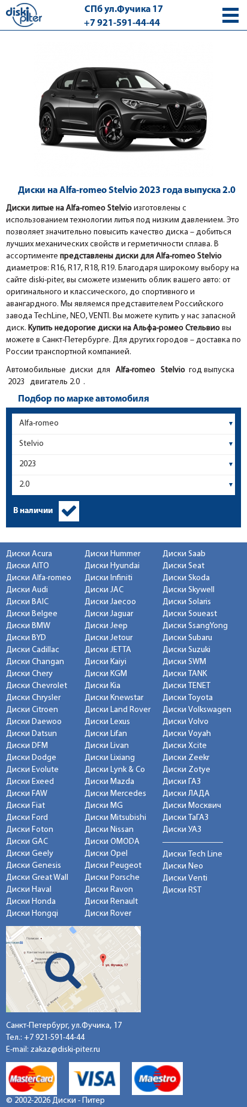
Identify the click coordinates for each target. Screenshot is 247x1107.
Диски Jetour (108, 638)
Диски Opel (106, 853)
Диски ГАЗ (181, 781)
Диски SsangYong (195, 626)
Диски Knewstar (114, 697)
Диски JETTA (108, 650)
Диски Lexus (107, 721)
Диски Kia (103, 685)
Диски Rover (108, 913)
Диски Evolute (32, 769)
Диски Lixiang (110, 757)
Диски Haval (29, 889)
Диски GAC (27, 841)
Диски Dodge (31, 757)
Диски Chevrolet (36, 685)
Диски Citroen (32, 709)
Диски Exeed (30, 781)
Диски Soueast (189, 614)
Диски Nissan (109, 829)
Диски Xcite (184, 745)
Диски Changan (35, 661)
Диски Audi (27, 590)
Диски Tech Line (192, 854)
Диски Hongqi (32, 913)
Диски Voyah (186, 733)
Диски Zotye (186, 769)
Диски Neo (182, 866)
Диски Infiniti (108, 578)
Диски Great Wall (37, 877)
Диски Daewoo (34, 721)
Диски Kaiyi (105, 661)
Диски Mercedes (115, 793)
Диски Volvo (185, 721)
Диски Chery (29, 673)
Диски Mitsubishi (115, 817)
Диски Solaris (186, 602)
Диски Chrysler (33, 697)
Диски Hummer (112, 554)
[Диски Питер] (24, 14)
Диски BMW (28, 626)
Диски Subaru (187, 638)
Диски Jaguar (109, 614)
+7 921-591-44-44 (122, 23)
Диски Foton (29, 829)
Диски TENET (186, 685)
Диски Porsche (112, 877)
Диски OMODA (112, 841)
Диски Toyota (187, 697)
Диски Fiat (25, 805)
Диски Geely (29, 853)
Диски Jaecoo (110, 602)
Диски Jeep (106, 626)
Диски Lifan (106, 733)
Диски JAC (104, 590)
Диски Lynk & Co (115, 769)
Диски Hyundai (112, 566)
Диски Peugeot (113, 865)
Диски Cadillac (32, 650)
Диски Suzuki (186, 650)
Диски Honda (31, 901)
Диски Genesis (33, 865)
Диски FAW (26, 793)
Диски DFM (27, 745)
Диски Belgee (32, 614)
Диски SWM (184, 661)
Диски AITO (27, 566)
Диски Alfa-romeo (38, 578)
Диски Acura (29, 554)
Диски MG (104, 805)
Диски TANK (184, 673)
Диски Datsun (31, 733)
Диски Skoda (186, 578)
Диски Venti (184, 878)
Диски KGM (106, 673)
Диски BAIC (27, 602)
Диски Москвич (191, 805)
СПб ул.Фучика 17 (124, 9)
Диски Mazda (109, 781)
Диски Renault (111, 901)
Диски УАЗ (181, 829)
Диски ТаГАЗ (185, 817)
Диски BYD (26, 638)
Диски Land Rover (117, 709)
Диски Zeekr (185, 757)
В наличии (33, 510)
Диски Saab (184, 554)
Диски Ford (27, 817)
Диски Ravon (109, 889)
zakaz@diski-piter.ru (65, 1049)
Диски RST (181, 890)
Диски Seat (183, 566)
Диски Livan (107, 745)
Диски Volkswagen (196, 709)
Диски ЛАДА (186, 793)
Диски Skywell (188, 590)
